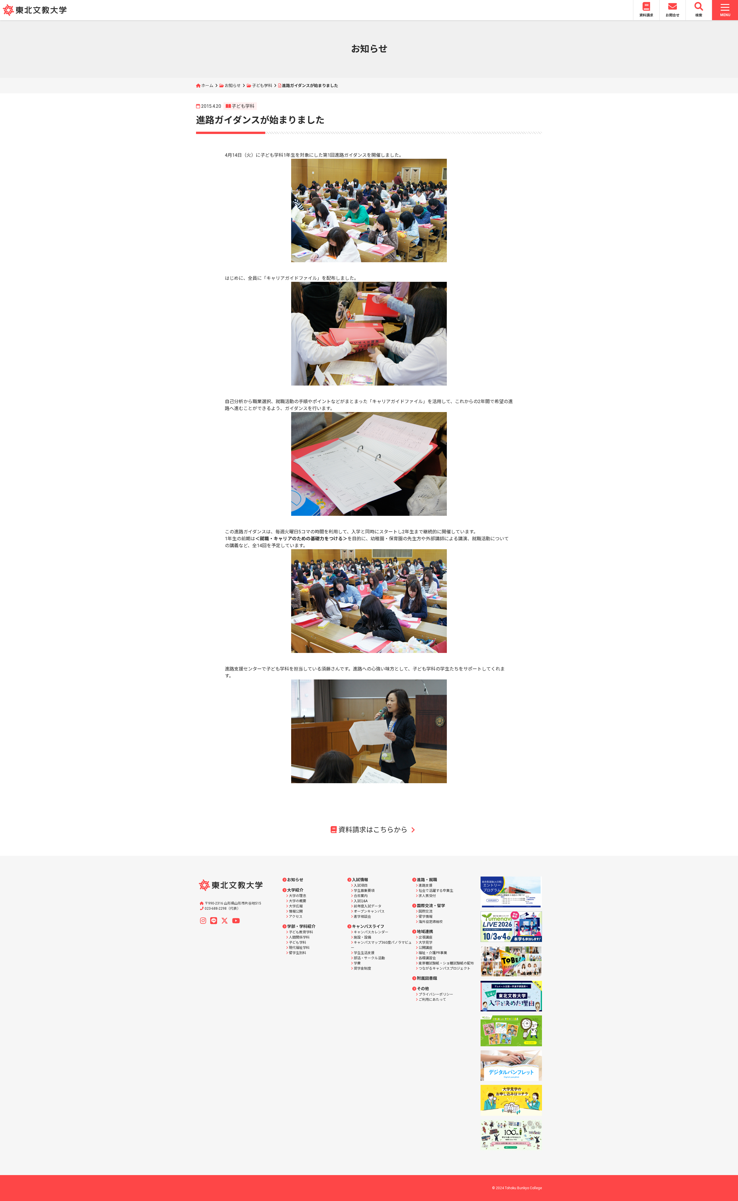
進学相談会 (362, 917)
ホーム (207, 85)
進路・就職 (427, 879)
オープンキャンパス (369, 911)
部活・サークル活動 (369, 958)
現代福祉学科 (299, 948)
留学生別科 (297, 953)
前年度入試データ (367, 906)
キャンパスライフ (368, 926)
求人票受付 (427, 896)
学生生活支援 (364, 953)
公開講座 (425, 948)
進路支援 (425, 885)
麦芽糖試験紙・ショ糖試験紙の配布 (446, 963)
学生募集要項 (364, 891)
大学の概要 (297, 901)
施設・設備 (362, 937)
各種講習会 (427, 958)
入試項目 (361, 885)
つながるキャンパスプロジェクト (444, 968)
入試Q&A (361, 901)
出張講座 (425, 937)
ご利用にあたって (432, 1000)
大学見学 (425, 943)
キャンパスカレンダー (371, 932)
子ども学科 (262, 85)
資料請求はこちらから (373, 830)
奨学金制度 (362, 968)
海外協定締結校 (431, 922)
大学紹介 (295, 890)
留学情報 (425, 917)
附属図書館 (427, 978)
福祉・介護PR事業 (433, 953)
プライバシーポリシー (436, 994)
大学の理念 (297, 896)
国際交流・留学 (431, 905)
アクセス (295, 917)
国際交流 (425, 911)
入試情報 (360, 879)
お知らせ (233, 85)
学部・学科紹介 (301, 926)
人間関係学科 (299, 937)
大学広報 (296, 906)
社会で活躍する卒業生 (436, 891)
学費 (357, 963)
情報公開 (296, 911)
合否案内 (361, 896)
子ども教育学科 (301, 932)
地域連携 (425, 931)
